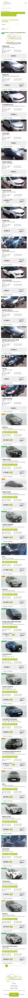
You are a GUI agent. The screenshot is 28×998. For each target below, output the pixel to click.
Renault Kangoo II (12, 15)
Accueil (14, 983)
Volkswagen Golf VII (20, 12)
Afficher (3, 29)
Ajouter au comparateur (7, 59)
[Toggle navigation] (25, 3)
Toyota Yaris (4, 15)
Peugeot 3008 (5, 12)
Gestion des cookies (14, 988)
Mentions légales (14, 985)
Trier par (3, 24)
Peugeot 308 (12, 12)
